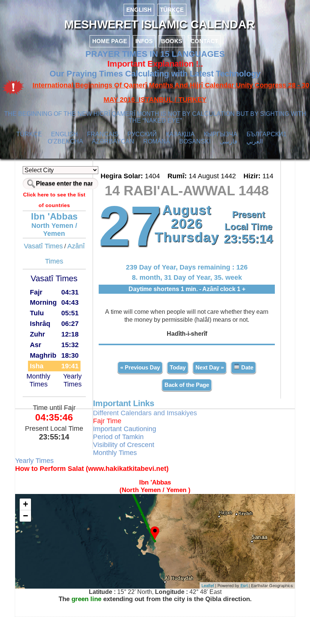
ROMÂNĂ (156, 141)
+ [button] (25, 504)
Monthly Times (38, 380)
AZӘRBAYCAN (113, 141)
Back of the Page (186, 385)
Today (178, 367)
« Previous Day (140, 367)
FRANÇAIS (102, 134)
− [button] (25, 515)
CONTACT (204, 41)
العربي (254, 141)
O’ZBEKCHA (65, 141)
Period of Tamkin (118, 437)
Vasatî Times (43, 246)
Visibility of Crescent (123, 445)
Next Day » (209, 367)
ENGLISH (139, 9)
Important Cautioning (124, 429)
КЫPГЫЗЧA (220, 134)
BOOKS (171, 41)
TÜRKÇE (172, 9)
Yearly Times (72, 380)
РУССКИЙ (142, 134)
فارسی (228, 141)
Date (246, 367)
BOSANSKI (195, 141)
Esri (244, 585)
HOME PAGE (109, 41)
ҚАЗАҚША (180, 134)
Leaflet (208, 585)
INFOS (144, 41)
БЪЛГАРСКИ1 (266, 134)
